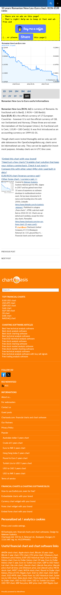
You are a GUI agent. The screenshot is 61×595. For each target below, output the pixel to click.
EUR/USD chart (9, 301)
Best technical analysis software (16, 336)
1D (4, 91)
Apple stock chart (26, 553)
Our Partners (7, 423)
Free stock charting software (14, 344)
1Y (4, 96)
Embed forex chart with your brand (16, 512)
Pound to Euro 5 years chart (15, 458)
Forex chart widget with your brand (16, 507)
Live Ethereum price (27, 568)
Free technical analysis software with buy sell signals (24, 354)
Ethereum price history (11, 558)
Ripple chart (25, 573)
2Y (9, 96)
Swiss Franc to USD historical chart (37, 576)
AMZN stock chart (9, 553)
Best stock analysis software (14, 331)
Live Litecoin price (45, 568)
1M (10, 91)
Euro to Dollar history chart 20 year (28, 560)
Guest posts (6, 413)
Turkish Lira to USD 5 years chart (17, 463)
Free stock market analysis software (17, 346)
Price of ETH (13, 573)
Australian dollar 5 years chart (16, 438)
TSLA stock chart (40, 578)
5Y (20, 96)
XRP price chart (35, 583)
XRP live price (22, 583)
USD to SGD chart (23, 581)
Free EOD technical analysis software (18, 339)
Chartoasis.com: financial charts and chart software (23, 418)
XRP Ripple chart (50, 583)
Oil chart (6, 313)
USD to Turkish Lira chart (43, 581)
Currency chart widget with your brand (18, 502)
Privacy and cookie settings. (13, 526)
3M (23, 91)
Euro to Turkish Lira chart (30, 563)
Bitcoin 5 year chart (10, 555)
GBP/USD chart (9, 306)
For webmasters (8, 402)
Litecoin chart (30, 565)
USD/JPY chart (8, 303)
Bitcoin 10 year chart (44, 553)
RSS (6, 386)
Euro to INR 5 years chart (14, 448)
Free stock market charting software (18, 349)
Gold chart (6, 308)
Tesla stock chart (25, 578)
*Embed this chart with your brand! (18, 159)
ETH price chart (36, 555)
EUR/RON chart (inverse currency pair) (20, 176)
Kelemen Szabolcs (31, 182)
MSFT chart (17, 571)
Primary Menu (57, 3)
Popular (4, 433)
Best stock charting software (14, 334)
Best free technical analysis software (18, 329)
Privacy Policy (7, 428)
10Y (27, 96)
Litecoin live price (44, 565)
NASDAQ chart (9, 318)
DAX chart (6, 316)
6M (29, 91)
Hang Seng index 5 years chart (16, 453)
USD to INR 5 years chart (14, 474)
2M (16, 91)
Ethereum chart (51, 555)
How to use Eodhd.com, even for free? (18, 491)
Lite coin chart (16, 565)
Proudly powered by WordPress (13, 591)
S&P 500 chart (8, 311)
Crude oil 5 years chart (13, 443)
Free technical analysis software (16, 352)
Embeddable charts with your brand (17, 496)
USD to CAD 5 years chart (14, 469)
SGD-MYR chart (14, 576)
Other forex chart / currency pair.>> (19, 179)
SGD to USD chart (40, 573)
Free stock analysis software (14, 341)
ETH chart (24, 555)
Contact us (6, 407)
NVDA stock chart (32, 571)
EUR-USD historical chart (33, 558)
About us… (6, 397)
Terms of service (8, 479)
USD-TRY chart (8, 583)
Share (26, 37)
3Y (15, 96)
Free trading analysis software (15, 357)
